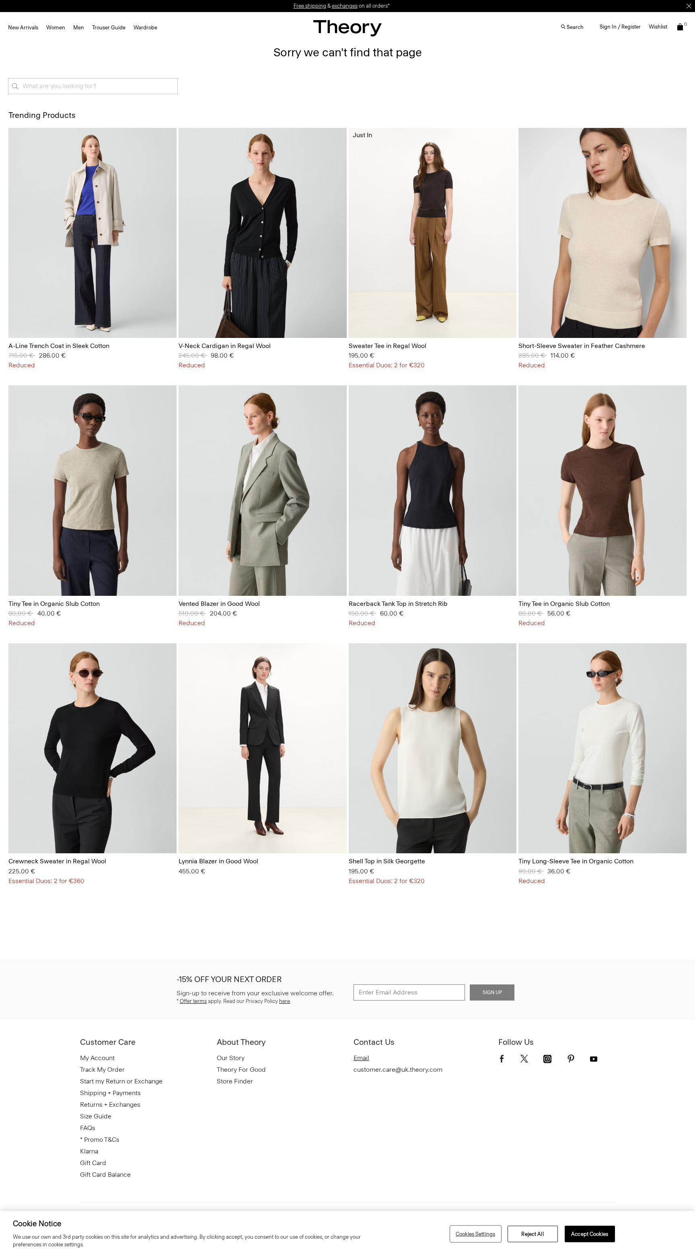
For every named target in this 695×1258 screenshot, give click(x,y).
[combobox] (93, 86)
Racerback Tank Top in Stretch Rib (398, 603)
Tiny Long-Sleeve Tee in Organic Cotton (575, 861)
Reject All (532, 1234)
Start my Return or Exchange (121, 1081)
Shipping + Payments (110, 1093)
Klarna (89, 1151)
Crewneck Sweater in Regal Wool (57, 861)
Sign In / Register (620, 27)
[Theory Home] (347, 28)
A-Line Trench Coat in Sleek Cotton (58, 346)
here (284, 1001)
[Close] (689, 6)
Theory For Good (241, 1069)
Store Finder (235, 1081)
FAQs (87, 1128)
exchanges (345, 6)
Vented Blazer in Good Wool (219, 603)
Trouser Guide (108, 28)
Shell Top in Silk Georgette (387, 861)
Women (55, 28)
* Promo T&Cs (99, 1139)
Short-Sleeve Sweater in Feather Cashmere (581, 346)
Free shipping (310, 6)
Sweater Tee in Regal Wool (387, 346)
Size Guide (95, 1116)
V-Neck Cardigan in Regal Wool (225, 346)
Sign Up (492, 992)
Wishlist (658, 27)
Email (361, 1058)
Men (78, 28)
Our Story (231, 1058)
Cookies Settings (475, 1234)
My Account (97, 1058)
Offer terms (193, 1001)
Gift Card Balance (105, 1174)
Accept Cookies (589, 1234)
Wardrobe (145, 28)
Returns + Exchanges (110, 1104)
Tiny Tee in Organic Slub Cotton (54, 603)
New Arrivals (23, 28)
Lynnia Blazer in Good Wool (218, 861)
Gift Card (93, 1163)
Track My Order (102, 1069)
